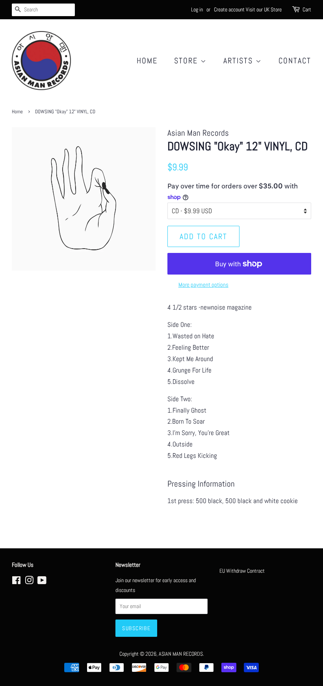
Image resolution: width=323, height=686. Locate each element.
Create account (229, 9)
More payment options (203, 284)
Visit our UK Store (264, 9)
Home (147, 60)
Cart (307, 9)
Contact (294, 60)
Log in (197, 9)
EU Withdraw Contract (242, 570)
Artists (239, 60)
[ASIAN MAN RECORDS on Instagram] (29, 581)
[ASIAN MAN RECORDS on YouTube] (41, 581)
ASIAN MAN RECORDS (181, 653)
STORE (187, 60)
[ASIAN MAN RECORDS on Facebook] (16, 581)
